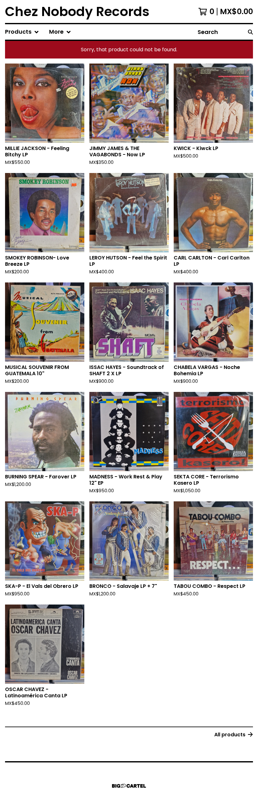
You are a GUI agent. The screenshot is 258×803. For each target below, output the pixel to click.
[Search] (250, 32)
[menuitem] (22, 32)
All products (229, 734)
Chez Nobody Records (77, 11)
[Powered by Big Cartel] (129, 785)
